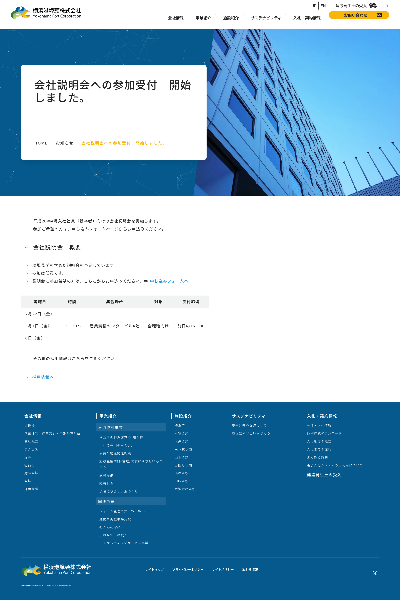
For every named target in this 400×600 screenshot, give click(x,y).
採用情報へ (43, 377)
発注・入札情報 (319, 425)
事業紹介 (203, 17)
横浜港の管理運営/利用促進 (121, 437)
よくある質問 (317, 457)
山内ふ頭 (182, 480)
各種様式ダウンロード (324, 433)
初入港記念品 (109, 527)
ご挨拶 (29, 425)
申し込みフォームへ (169, 281)
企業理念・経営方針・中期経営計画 (52, 433)
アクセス (31, 449)
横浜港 (180, 425)
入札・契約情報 (307, 17)
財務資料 (31, 473)
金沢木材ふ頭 (185, 488)
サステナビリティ (266, 17)
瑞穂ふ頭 (182, 473)
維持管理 (106, 483)
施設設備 (106, 475)
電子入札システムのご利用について (335, 465)
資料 (27, 480)
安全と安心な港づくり (249, 425)
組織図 (29, 465)
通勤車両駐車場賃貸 (115, 519)
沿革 (27, 457)
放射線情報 (250, 569)
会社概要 (31, 441)
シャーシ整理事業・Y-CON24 (122, 511)
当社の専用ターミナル (117, 445)
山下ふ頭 (182, 457)
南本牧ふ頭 (183, 449)
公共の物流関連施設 (115, 453)
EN (323, 5)
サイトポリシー (223, 569)
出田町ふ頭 (183, 465)
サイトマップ (154, 569)
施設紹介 (231, 17)
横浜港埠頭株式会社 (46, 13)
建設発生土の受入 (351, 5)
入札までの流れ (319, 449)
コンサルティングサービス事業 (124, 542)
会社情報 (176, 17)
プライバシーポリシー (187, 569)
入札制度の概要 (319, 441)
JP (314, 5)
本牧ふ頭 (182, 433)
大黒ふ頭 (182, 441)
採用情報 (31, 488)
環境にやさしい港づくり (118, 491)
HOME (41, 143)
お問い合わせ (355, 15)
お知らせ (65, 143)
